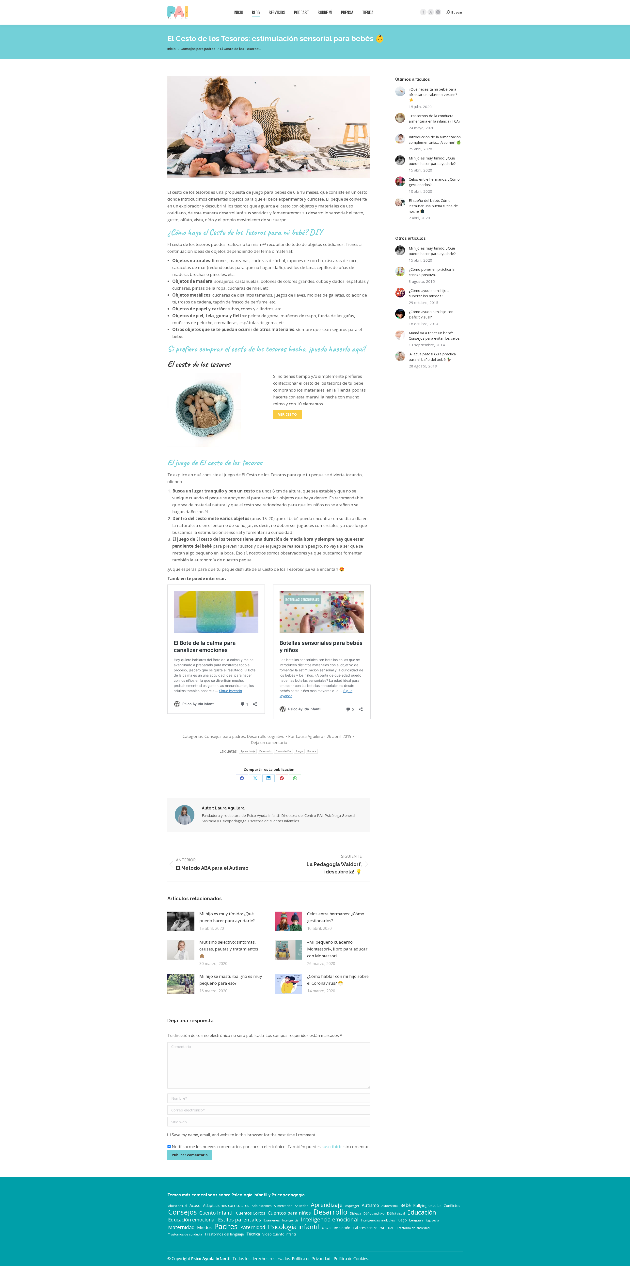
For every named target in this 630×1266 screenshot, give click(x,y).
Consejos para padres (225, 736)
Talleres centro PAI (368, 1227)
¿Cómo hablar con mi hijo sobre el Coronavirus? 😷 (338, 979)
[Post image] (180, 921)
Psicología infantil (293, 1226)
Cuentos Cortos (250, 1213)
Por (305, 736)
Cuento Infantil (216, 1213)
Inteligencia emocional (330, 1219)
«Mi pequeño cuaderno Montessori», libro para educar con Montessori (337, 949)
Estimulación (283, 751)
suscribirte (332, 1146)
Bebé (405, 1205)
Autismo (370, 1205)
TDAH (390, 1228)
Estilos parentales (239, 1219)
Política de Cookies (351, 1258)
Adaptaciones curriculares (226, 1205)
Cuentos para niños (289, 1213)
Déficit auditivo (374, 1213)
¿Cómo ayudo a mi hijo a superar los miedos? (429, 293)
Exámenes (272, 1220)
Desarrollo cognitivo (265, 736)
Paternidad (252, 1227)
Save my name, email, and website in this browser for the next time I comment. (244, 1135)
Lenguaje (416, 1220)
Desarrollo (265, 751)
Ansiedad (301, 1206)
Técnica (253, 1234)
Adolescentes (261, 1206)
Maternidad (181, 1227)
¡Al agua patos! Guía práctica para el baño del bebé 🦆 (432, 356)
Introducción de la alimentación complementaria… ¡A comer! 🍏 (435, 139)
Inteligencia (290, 1220)
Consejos (182, 1212)
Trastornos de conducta (185, 1234)
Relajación (342, 1227)
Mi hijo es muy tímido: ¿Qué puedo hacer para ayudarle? (227, 917)
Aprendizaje (248, 751)
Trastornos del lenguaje (224, 1234)
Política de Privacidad (311, 1258)
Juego (299, 751)
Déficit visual (396, 1213)
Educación (421, 1212)
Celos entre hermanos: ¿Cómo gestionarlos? (335, 917)
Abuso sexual (177, 1206)
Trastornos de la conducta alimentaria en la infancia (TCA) (434, 118)
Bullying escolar (427, 1205)
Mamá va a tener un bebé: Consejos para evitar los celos (434, 335)
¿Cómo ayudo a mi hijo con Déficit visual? (431, 314)
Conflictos (452, 1205)
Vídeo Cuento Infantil (279, 1234)
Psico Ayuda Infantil (211, 1258)
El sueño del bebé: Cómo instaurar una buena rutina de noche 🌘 (433, 206)
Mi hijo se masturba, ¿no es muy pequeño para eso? (230, 979)
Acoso (195, 1205)
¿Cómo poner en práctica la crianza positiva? (432, 272)
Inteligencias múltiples (378, 1220)
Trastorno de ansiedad (413, 1228)
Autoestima (389, 1206)
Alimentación (283, 1206)
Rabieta (326, 1228)
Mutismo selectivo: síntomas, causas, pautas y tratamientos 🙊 (228, 949)
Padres (311, 751)
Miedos (204, 1227)
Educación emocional (192, 1219)
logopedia (432, 1220)
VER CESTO (287, 414)
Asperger (352, 1205)
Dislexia (355, 1213)
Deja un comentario (269, 742)
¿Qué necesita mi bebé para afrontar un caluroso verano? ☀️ (433, 94)
